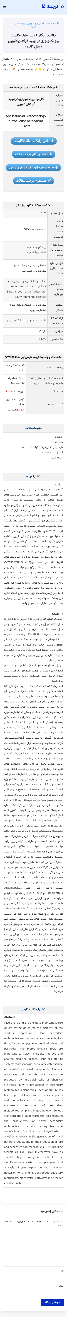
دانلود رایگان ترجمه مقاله (31, 154)
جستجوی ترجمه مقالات (31, 180)
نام (62, 1271)
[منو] (4, 8)
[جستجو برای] (62, 8)
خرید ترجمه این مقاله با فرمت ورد (31, 167)
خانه (55, 24)
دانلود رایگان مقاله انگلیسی (31, 141)
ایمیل (61, 1286)
